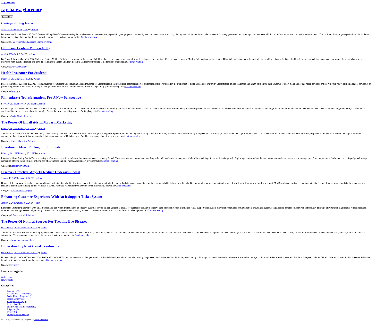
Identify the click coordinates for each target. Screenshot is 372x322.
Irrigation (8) (13, 309)
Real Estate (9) (13, 304)
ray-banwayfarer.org (21, 9)
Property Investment (20, 166)
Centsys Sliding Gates (17, 23)
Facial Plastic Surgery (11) (19, 296)
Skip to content (8, 2)
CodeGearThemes (41, 320)
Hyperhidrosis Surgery (21, 190)
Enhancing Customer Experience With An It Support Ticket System (51, 197)
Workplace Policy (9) (16, 301)
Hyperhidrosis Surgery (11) (19, 293)
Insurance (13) (13, 291)
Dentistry (15, 265)
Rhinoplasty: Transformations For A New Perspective (41, 97)
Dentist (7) (12, 312)
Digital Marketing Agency (23, 141)
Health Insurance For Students (24, 73)
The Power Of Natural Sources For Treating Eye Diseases (44, 221)
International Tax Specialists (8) (21, 306)
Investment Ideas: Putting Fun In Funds (30, 147)
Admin (34, 29)
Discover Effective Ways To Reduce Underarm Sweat (40, 172)
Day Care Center (18, 66)
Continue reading (89, 37)
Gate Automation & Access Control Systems (31, 42)
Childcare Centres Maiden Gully (25, 48)
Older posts (6, 277)
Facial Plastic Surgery (21, 116)
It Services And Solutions (22, 215)
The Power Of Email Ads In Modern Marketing (36, 122)
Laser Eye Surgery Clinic (22, 240)
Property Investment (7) (18, 314)
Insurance (15, 91)
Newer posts (7, 280)
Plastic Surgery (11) (16, 299)
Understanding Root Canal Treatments (30, 246)
